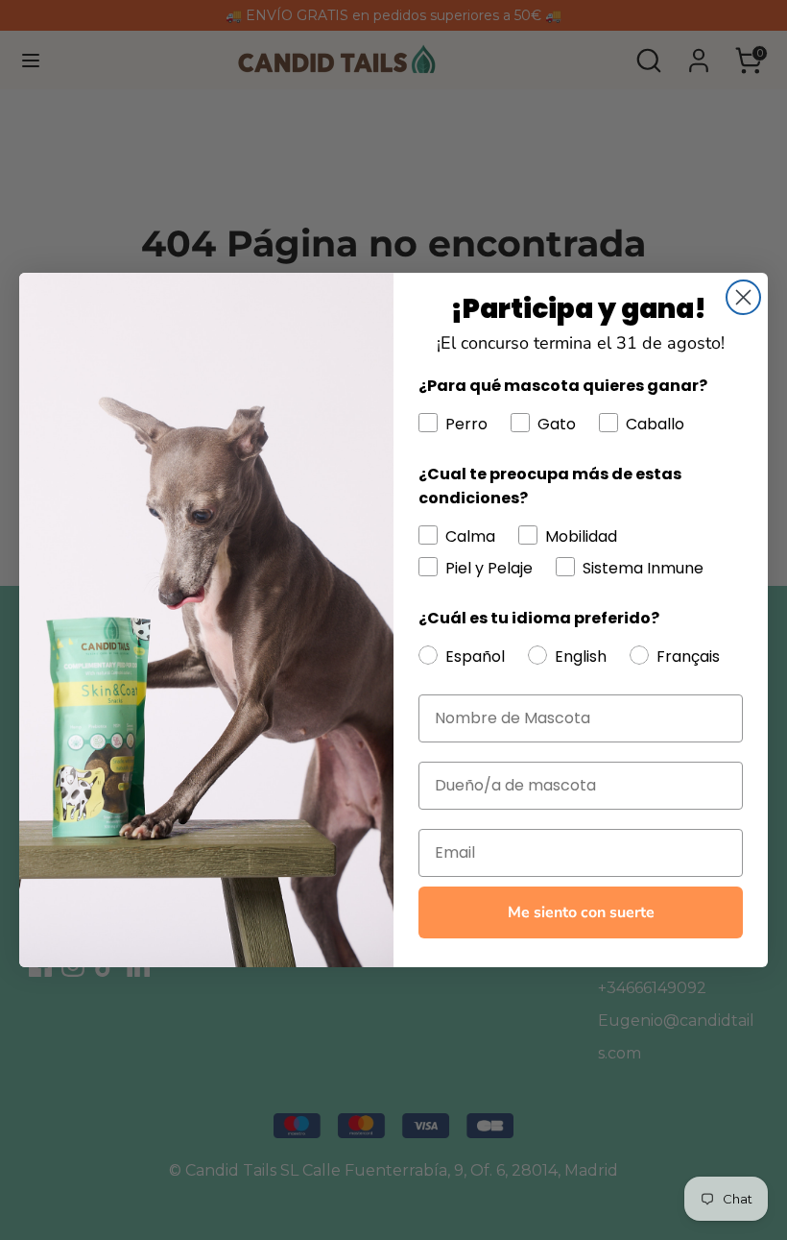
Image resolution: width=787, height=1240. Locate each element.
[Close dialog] (743, 297)
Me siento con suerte (581, 912)
